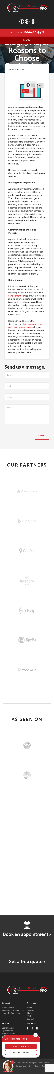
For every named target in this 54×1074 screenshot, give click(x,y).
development (14, 296)
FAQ (29, 1016)
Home (29, 1007)
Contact (30, 1019)
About (29, 1013)
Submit (42, 435)
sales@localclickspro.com (13, 1010)
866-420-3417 (34, 32)
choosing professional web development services (25, 325)
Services (30, 1010)
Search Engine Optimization (8, 1029)
